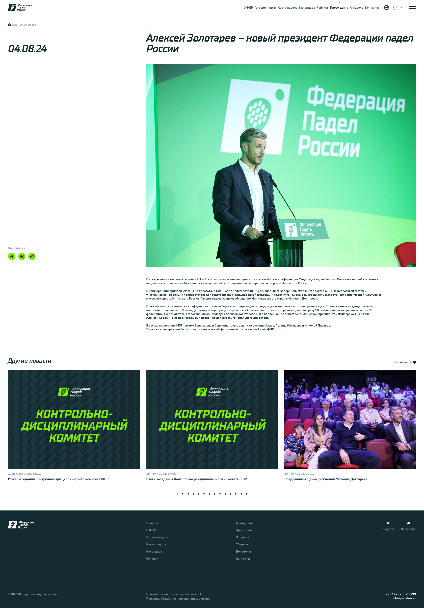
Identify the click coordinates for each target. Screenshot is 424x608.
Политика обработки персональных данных (178, 598)
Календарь (307, 7)
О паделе (356, 7)
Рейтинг (322, 7)
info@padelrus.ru (404, 598)
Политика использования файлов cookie (175, 594)
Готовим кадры (265, 7)
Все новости (403, 362)
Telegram (387, 529)
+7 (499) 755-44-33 (401, 594)
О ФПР (248, 7)
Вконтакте (408, 529)
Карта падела (287, 7)
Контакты (372, 7)
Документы (244, 551)
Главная (152, 523)
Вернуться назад (24, 25)
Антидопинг (244, 523)
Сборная (242, 544)
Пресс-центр (339, 7)
